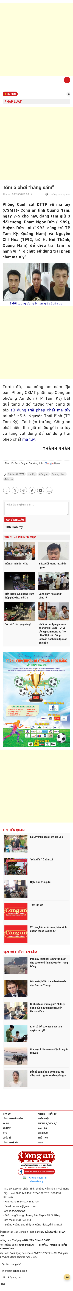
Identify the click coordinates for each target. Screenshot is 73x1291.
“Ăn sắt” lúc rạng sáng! (18, 624)
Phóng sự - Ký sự (47, 1123)
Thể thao (43, 1138)
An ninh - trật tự (47, 1114)
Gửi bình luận (15, 519)
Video (41, 1143)
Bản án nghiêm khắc (16, 563)
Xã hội (6, 1123)
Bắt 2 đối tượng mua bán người (52, 565)
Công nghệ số (10, 1143)
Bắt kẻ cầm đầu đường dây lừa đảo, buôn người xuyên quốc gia (48, 1073)
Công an (43, 474)
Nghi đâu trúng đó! (40, 882)
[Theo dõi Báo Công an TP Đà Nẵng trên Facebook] (36, 1171)
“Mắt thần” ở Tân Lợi (41, 859)
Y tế (5, 1133)
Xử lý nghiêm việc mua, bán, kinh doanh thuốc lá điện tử (48, 929)
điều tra (8, 479)
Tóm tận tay (36, 904)
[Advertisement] (36, 39)
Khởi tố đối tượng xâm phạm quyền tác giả (46, 1028)
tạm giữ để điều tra (51, 303)
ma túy (28, 439)
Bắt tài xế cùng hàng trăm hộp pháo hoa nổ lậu (19, 595)
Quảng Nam (58, 474)
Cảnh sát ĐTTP (16, 474)
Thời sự (7, 1114)
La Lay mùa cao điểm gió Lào (46, 836)
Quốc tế (7, 1138)
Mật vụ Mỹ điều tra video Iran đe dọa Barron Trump (48, 983)
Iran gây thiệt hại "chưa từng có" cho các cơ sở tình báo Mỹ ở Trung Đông (49, 962)
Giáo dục (43, 1133)
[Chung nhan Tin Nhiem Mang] (36, 1179)
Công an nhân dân (13, 1119)
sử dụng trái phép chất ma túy (40, 410)
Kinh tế (7, 1128)
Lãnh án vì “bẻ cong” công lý (50, 595)
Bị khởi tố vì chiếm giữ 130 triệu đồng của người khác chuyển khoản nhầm (47, 1008)
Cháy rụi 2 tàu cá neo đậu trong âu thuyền (49, 1051)
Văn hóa (42, 1128)
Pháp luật (13, 101)
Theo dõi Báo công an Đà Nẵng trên (24, 463)
